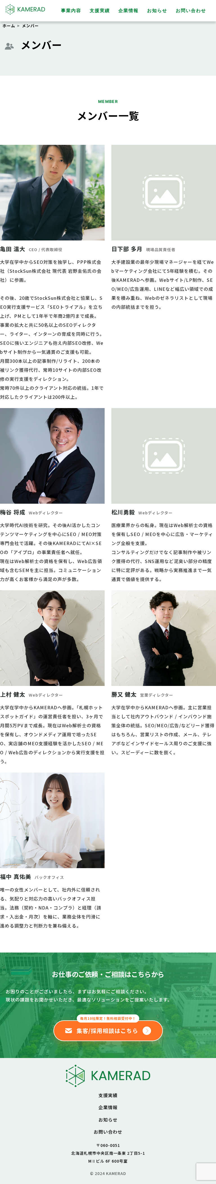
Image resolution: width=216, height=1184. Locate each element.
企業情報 (128, 10)
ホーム (9, 25)
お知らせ (157, 10)
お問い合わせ (191, 10)
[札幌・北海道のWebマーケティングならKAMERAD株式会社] (25, 12)
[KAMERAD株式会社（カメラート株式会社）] (108, 1082)
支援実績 (100, 10)
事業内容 (71, 10)
